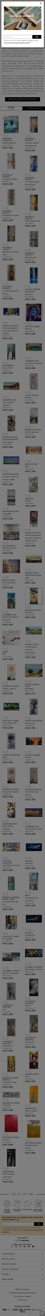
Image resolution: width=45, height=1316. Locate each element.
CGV (30, 40)
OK (37, 37)
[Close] (41, 3)
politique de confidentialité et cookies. (17, 42)
